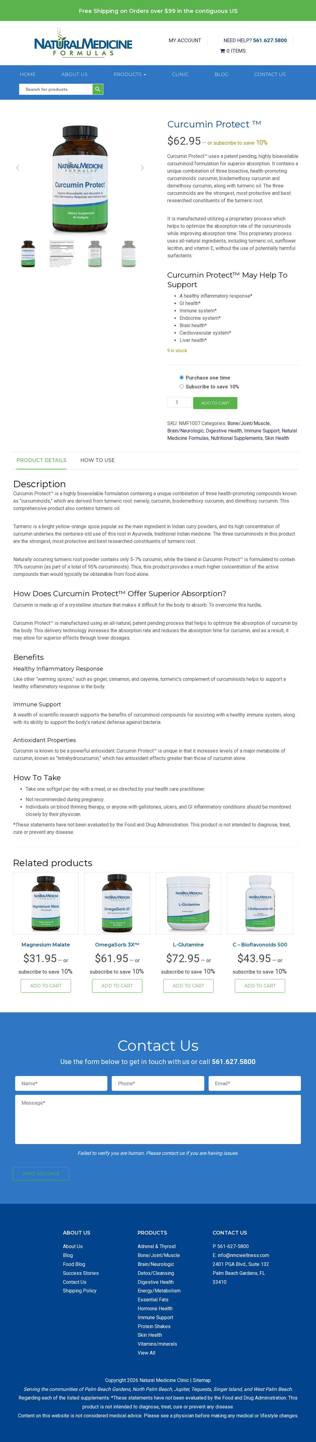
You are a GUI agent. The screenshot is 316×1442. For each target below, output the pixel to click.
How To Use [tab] (97, 460)
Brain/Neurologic (185, 431)
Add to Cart (45, 986)
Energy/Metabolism (159, 1291)
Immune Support (262, 431)
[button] (136, 128)
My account (185, 40)
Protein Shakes (154, 1326)
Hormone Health (155, 1308)
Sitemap (202, 1380)
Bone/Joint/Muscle (248, 423)
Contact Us (270, 74)
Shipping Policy (80, 1291)
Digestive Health (224, 431)
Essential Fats (153, 1300)
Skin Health (277, 438)
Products (128, 74)
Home (27, 74)
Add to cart (215, 402)
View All (146, 1353)
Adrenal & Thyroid (157, 1246)
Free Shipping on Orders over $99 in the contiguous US (158, 11)
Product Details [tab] (41, 460)
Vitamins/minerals (157, 1344)
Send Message (41, 1173)
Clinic (180, 74)
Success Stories (81, 1273)
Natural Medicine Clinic (164, 1380)
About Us (74, 74)
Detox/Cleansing (156, 1273)
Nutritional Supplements (237, 438)
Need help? (255, 40)
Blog (221, 74)
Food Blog (74, 1264)
